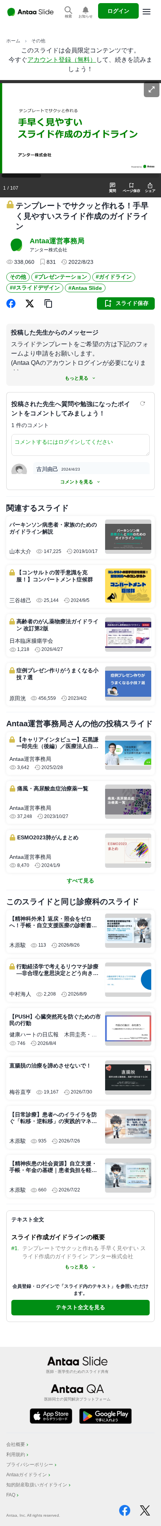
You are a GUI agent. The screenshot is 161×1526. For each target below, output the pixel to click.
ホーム (13, 41)
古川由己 (47, 469)
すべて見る (80, 880)
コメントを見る (76, 482)
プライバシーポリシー (29, 1464)
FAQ (10, 1495)
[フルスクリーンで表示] (151, 89)
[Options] (146, 11)
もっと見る (76, 378)
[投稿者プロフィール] (16, 245)
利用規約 (15, 1454)
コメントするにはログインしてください (63, 442)
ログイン (118, 11)
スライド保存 (132, 303)
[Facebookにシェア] (11, 303)
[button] (48, 303)
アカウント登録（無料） (61, 59)
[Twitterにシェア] (30, 303)
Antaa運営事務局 (57, 241)
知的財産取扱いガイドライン (36, 1485)
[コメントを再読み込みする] (143, 403)
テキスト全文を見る (80, 1307)
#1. (15, 1248)
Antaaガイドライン (26, 1474)
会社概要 (15, 1444)
